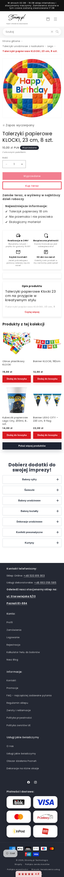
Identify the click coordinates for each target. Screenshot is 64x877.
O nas (10, 746)
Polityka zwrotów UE (19, 725)
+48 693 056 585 (45, 582)
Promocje (12, 688)
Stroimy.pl (30, 860)
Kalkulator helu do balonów (23, 652)
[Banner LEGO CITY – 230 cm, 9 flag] (47, 400)
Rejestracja (13, 644)
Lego (50, 46)
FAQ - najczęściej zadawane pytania (29, 695)
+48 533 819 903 (34, 575)
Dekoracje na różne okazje (23, 768)
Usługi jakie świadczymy (21, 753)
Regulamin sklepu (17, 703)
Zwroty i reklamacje (19, 710)
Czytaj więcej (32, 312)
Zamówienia (14, 630)
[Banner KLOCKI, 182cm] (47, 344)
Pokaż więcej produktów (32, 445)
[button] (55, 19)
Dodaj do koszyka (17, 379)
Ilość (5, 157)
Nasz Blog (12, 659)
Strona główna (11, 41)
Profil (10, 622)
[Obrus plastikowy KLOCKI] (16, 344)
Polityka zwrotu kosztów (37, 864)
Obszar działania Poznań (22, 761)
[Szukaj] (57, 31)
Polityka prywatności (19, 717)
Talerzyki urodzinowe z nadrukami (23, 46)
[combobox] (32, 32)
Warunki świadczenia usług (45, 869)
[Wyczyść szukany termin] (52, 31)
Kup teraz (32, 185)
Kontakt (11, 680)
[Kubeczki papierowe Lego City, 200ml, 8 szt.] (16, 400)
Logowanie (13, 637)
